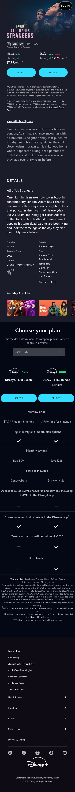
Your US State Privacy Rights (20, 670)
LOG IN (65, 5)
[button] (37, 697)
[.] (10, 753)
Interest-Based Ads (16, 690)
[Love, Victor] (21, 308)
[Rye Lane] (53, 308)
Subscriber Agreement (17, 677)
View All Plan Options (20, 121)
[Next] (69, 308)
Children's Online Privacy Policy (21, 664)
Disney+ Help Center (39, 617)
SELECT (21, 72)
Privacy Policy (13, 657)
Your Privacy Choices (16, 683)
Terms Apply (16, 579)
